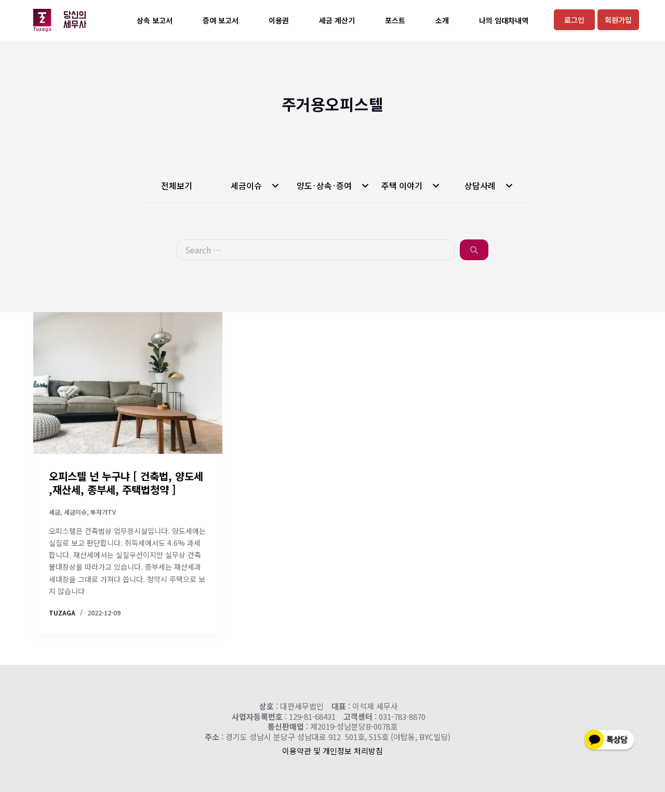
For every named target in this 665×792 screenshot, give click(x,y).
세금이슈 (247, 185)
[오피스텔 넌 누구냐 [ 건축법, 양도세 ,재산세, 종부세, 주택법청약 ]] (127, 383)
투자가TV (103, 511)
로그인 (574, 20)
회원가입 (618, 20)
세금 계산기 (337, 20)
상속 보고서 (154, 20)
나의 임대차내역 (503, 20)
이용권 (279, 20)
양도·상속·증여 (325, 185)
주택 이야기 (402, 185)
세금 (54, 511)
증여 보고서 (220, 20)
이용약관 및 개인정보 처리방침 (332, 750)
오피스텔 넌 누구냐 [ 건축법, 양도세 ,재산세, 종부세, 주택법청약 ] (126, 482)
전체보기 (176, 185)
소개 (442, 20)
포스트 (395, 20)
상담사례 (481, 185)
